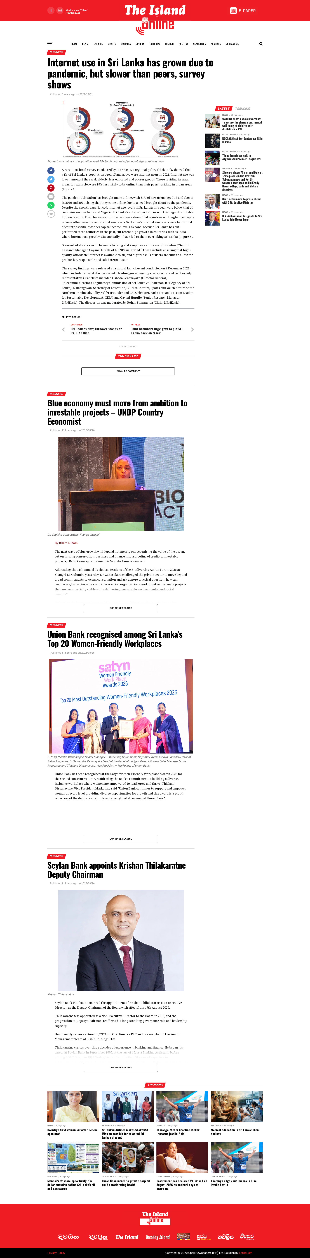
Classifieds (199, 43)
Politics (183, 43)
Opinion (140, 43)
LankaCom (245, 1253)
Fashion (169, 43)
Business (126, 43)
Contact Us (232, 43)
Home (74, 43)
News (85, 43)
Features (98, 43)
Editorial (154, 43)
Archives (216, 43)
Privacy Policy (56, 1253)
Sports (112, 43)
